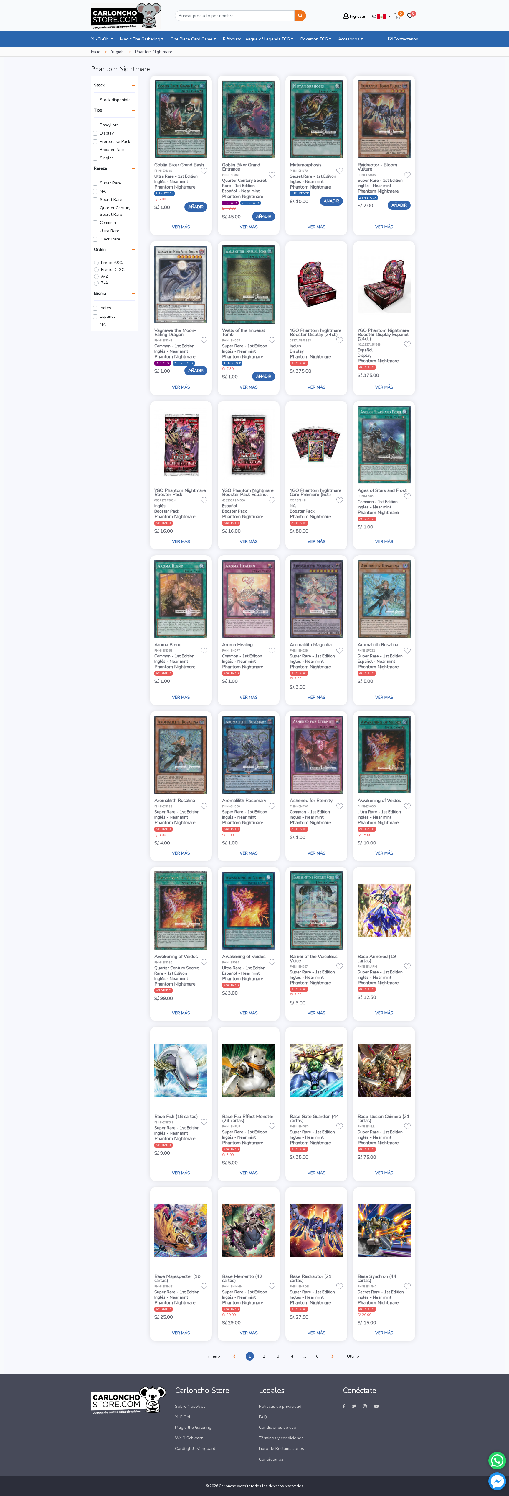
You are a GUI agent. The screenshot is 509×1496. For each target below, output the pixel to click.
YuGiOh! (182, 1417)
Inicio (95, 52)
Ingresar (357, 16)
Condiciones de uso (277, 1427)
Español (107, 316)
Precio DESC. (113, 269)
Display (107, 133)
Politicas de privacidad (280, 1406)
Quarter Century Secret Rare (115, 211)
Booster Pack (112, 150)
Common (108, 222)
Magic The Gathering (140, 39)
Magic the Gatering (193, 1427)
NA (103, 191)
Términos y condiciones (281, 1438)
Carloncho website (234, 1486)
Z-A (104, 283)
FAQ (263, 1417)
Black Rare (110, 239)
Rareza (100, 168)
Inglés (105, 308)
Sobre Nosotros (190, 1406)
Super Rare (110, 183)
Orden (100, 249)
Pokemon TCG (314, 39)
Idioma (100, 293)
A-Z (104, 276)
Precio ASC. (112, 263)
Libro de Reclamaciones (281, 1448)
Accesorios (348, 39)
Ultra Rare (109, 231)
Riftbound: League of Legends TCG (256, 39)
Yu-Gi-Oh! (100, 39)
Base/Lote (109, 125)
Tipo (98, 110)
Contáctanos (405, 39)
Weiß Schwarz (189, 1438)
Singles (107, 158)
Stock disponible (115, 100)
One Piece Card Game (191, 39)
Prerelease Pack (115, 141)
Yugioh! (118, 52)
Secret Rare (111, 199)
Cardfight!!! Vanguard (195, 1448)
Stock (99, 85)
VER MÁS (181, 227)
